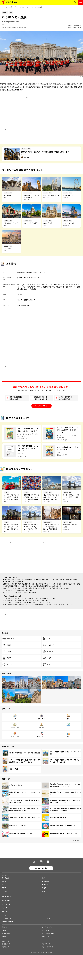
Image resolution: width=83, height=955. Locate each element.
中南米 (9, 645)
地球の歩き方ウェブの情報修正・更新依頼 (18, 590)
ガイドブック (6, 904)
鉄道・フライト (41, 736)
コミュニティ (6, 915)
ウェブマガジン (7, 897)
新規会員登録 (7, 918)
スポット (28, 7)
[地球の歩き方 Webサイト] (9, 2)
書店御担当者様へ (6, 933)
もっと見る (75, 840)
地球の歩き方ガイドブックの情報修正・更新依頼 (20, 592)
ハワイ (9, 651)
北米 (48, 638)
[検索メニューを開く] (75, 2)
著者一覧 (4, 912)
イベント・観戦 (15, 728)
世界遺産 (41, 728)
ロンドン (22, 7)
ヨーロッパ (9, 7)
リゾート (50, 651)
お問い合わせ (45, 936)
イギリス (15, 7)
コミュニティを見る (41, 405)
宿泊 (68, 719)
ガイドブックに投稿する (48, 933)
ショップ (68, 736)
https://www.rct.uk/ (23, 305)
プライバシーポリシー (48, 927)
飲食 (15, 719)
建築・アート (41, 719)
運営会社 (4, 927)
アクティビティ (15, 736)
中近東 (49, 658)
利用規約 (4, 930)
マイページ (47, 918)
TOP (3, 7)
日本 (48, 664)
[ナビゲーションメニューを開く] (80, 2)
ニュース (4, 908)
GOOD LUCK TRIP (7, 922)
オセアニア (50, 645)
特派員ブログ (6, 900)
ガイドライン (45, 930)
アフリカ (10, 664)
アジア (9, 658)
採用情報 (4, 936)
